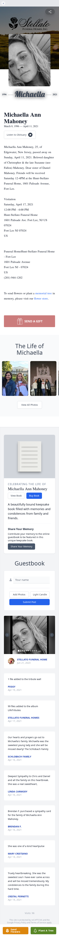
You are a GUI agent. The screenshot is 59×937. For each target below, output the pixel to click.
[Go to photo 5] (26, 650)
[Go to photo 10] (36, 650)
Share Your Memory (21, 546)
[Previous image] (7, 635)
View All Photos (29, 404)
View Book (16, 495)
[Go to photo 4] (24, 650)
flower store (41, 298)
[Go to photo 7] (30, 650)
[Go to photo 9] (34, 650)
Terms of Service (38, 922)
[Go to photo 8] (32, 650)
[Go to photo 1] (19, 651)
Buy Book (34, 495)
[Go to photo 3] (22, 650)
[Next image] (52, 635)
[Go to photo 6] (28, 650)
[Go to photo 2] (20, 650)
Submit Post (29, 602)
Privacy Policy (20, 922)
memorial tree (43, 293)
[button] (29, 635)
